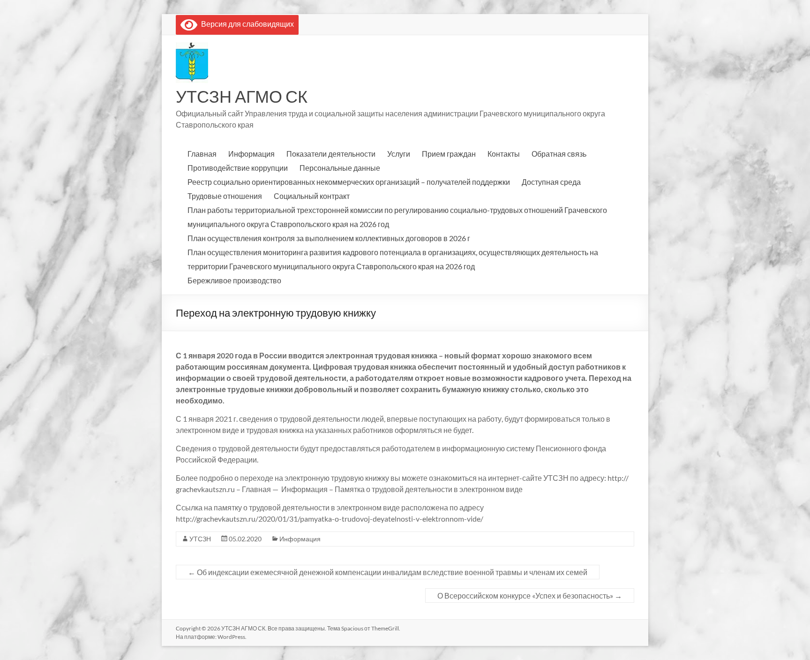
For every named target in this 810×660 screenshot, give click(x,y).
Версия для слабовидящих (245, 23)
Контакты (504, 153)
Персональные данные (340, 167)
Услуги (398, 153)
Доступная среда (551, 181)
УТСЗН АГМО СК (242, 96)
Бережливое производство (234, 280)
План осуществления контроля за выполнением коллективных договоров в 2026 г (329, 238)
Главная (202, 153)
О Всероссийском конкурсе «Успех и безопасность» (529, 595)
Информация (251, 153)
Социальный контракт (312, 195)
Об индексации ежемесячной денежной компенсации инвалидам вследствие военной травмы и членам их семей (387, 572)
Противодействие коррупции (238, 167)
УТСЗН (200, 539)
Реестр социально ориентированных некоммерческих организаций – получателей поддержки (349, 181)
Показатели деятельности (330, 153)
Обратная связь (559, 153)
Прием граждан (449, 153)
